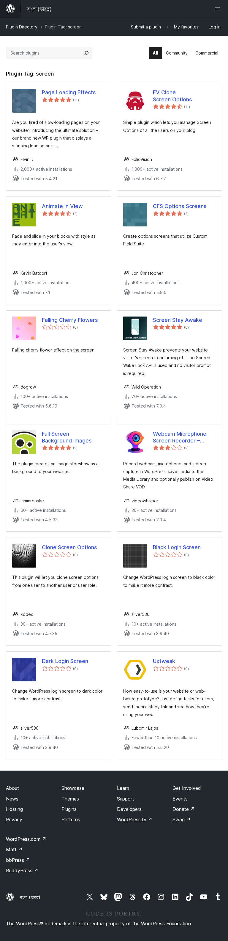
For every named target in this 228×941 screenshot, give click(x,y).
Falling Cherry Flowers (70, 320)
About (12, 788)
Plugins (69, 809)
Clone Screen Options (69, 547)
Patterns (70, 819)
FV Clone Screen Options (172, 95)
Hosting (14, 809)
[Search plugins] (86, 53)
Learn (123, 788)
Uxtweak (164, 661)
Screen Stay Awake (177, 320)
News (12, 799)
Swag (181, 819)
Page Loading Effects (69, 92)
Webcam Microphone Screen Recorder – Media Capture (179, 437)
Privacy (14, 819)
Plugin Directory (21, 26)
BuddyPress (22, 870)
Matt (14, 849)
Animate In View (62, 206)
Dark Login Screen (65, 661)
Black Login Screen (177, 547)
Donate (183, 809)
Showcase (72, 788)
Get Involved (186, 788)
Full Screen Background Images (67, 437)
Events (180, 799)
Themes (70, 799)
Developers (129, 809)
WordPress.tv (134, 819)
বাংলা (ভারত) (30, 897)
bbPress (18, 860)
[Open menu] (218, 9)
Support (125, 799)
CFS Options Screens (180, 206)
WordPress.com (26, 839)
